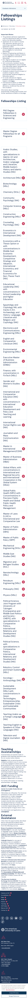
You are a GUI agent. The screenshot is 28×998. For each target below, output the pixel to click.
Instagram (7, 918)
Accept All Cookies (14, 993)
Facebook (2, 918)
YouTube (16, 918)
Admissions (5, 26)
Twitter (20, 918)
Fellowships (12, 26)
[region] (14, 990)
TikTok (2, 921)
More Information (10, 990)
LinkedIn (11, 918)
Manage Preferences (14, 996)
